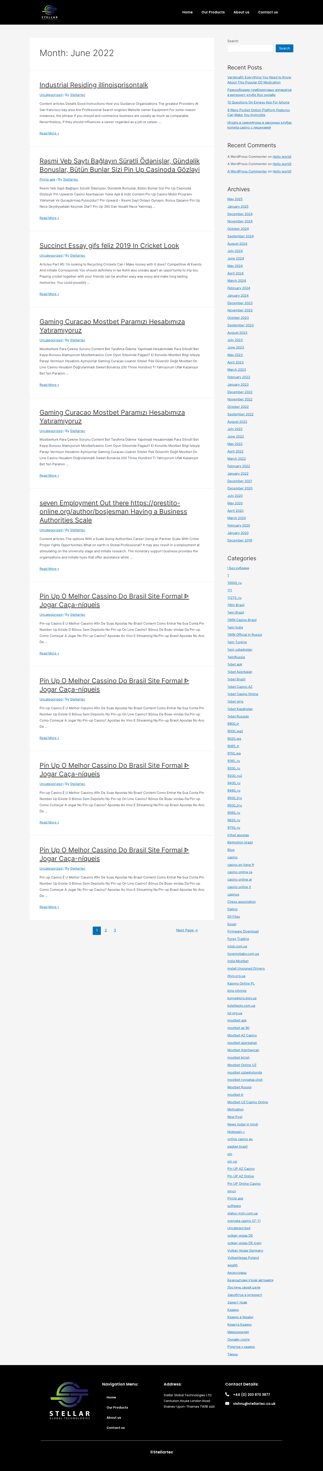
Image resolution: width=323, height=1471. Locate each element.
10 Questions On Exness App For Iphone (258, 102)
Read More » (49, 133)
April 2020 (235, 511)
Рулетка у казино (241, 1347)
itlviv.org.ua (236, 976)
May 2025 (235, 199)
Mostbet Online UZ (241, 1065)
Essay (231, 924)
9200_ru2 (234, 776)
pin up (232, 1161)
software (234, 1206)
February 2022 (238, 466)
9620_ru (233, 820)
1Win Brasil (236, 605)
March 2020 (236, 518)
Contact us (268, 12)
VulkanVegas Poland (243, 1258)
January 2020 (238, 533)
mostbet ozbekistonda (244, 1072)
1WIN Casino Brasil (242, 620)
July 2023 (235, 340)
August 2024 (237, 244)
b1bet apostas (238, 835)
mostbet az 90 (238, 1028)
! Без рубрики (238, 568)
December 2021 (239, 481)
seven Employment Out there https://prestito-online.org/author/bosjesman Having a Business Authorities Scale (113, 511)
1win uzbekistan (239, 649)
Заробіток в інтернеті (244, 1295)
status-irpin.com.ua (242, 1213)
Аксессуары (237, 1273)
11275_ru (234, 598)
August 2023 (237, 333)
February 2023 (238, 377)
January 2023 (238, 384)
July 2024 (235, 251)
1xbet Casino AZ (239, 687)
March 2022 (236, 458)
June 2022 (235, 436)
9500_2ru (234, 798)
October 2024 (238, 229)
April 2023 (235, 362)
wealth (232, 1265)
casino (232, 857)
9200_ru (233, 768)
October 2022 (238, 407)
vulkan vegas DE (240, 1235)
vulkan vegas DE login (244, 1243)
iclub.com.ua (237, 946)
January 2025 (238, 206)
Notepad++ (236, 1132)
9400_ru (233, 783)
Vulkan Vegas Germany (245, 1250)
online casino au (240, 1139)
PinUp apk (47, 179)
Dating (232, 909)
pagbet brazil (237, 1146)
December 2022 (239, 392)
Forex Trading (238, 939)
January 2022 (238, 473)
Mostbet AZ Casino (242, 1035)
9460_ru (233, 790)
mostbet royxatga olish (245, 1080)
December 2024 (240, 214)
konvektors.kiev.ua (241, 998)
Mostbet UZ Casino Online (247, 1102)
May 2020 (235, 503)
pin (229, 1154)
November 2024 (240, 221)
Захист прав (237, 1302)
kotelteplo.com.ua (241, 1006)
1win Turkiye (237, 642)
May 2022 (235, 444)
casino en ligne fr (240, 865)
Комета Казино (239, 1324)
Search (232, 41)
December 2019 (239, 540)
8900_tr (233, 724)
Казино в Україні (240, 1317)
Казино (233, 1310)
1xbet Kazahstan (240, 709)
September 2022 (240, 414)
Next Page (187, 930)
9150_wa (234, 753)
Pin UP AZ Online (240, 1176)
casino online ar (239, 879)
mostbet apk (237, 1020)
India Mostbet (238, 961)
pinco (231, 1191)
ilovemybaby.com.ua (243, 954)
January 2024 (238, 295)
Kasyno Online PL (241, 983)
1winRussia (236, 657)
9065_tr (233, 746)
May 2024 (235, 266)
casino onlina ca (239, 872)
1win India (235, 627)
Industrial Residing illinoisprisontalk (94, 85)
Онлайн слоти (238, 1339)
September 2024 (240, 236)
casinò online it (239, 887)
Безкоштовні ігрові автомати (250, 1280)
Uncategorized (51, 95)
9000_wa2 (235, 731)
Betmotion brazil (240, 842)
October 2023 (238, 318)
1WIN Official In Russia (244, 635)
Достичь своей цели (243, 1287)
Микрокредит (238, 1332)
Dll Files (233, 917)
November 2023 (240, 310)
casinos (233, 894)
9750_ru (233, 828)
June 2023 (235, 347)
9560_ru (233, 813)
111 (229, 590)
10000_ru (234, 583)
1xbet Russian (238, 716)
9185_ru (233, 761)
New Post (234, 1117)
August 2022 (237, 422)
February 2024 (238, 288)
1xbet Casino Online (242, 694)
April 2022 (235, 451)
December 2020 (239, 488)
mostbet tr (235, 1095)
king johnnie (237, 991)
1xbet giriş (235, 701)
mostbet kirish (238, 1057)
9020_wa (234, 738)
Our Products (213, 12)
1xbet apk (234, 664)
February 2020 (238, 525)
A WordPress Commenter (247, 171)
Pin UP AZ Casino (241, 1169)
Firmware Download (243, 931)
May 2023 (235, 355)
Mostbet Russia (239, 1087)
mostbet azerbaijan (242, 1043)
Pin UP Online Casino (244, 1184)
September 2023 (240, 325)
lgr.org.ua (234, 1013)
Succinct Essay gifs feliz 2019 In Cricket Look (109, 245)
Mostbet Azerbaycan (243, 1050)
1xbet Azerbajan (239, 672)
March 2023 (236, 369)
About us (241, 12)
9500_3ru (234, 805)
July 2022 (235, 429)
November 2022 (239, 399)
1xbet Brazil (236, 679)
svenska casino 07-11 (244, 1221)
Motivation (235, 1109)
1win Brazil (235, 612)
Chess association (241, 902)
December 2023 (240, 303)
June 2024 (235, 258)
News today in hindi (242, 1124)
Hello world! (282, 157)
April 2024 (235, 273)
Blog (230, 850)
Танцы (232, 1354)
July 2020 (235, 496)
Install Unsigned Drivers (246, 968)
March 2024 (236, 280)
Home (187, 12)
